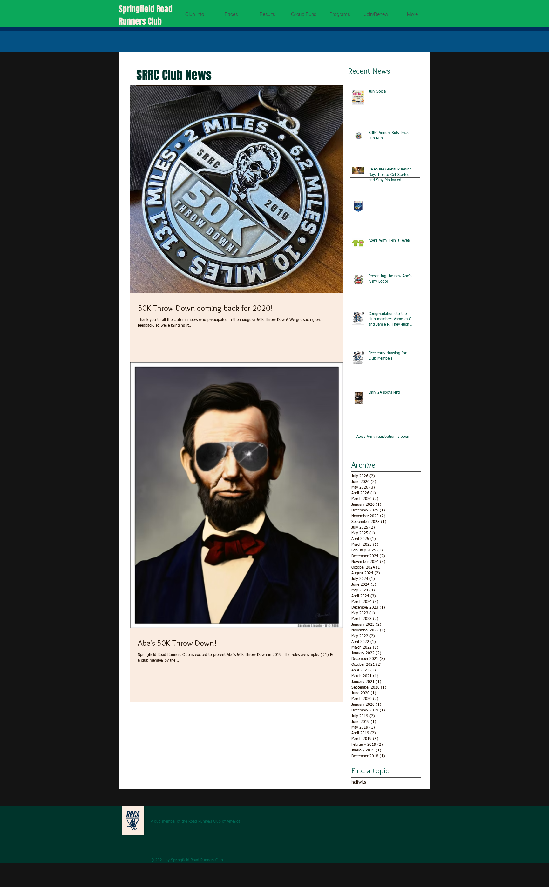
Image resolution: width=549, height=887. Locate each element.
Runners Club (140, 21)
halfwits (358, 782)
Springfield (137, 9)
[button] (194, 14)
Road (164, 9)
